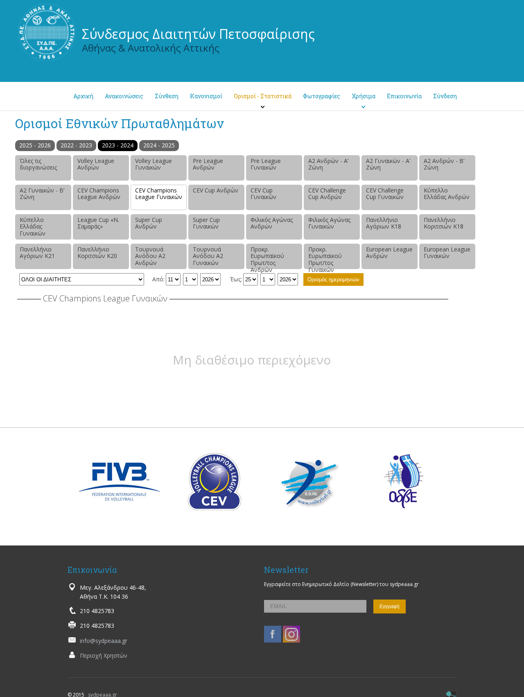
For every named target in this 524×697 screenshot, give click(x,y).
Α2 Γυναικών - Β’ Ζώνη (42, 193)
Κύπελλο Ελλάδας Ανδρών (447, 193)
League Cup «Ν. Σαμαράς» (98, 223)
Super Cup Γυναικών (206, 223)
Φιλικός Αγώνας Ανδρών (272, 223)
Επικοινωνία (404, 96)
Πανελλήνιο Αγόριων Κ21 (37, 252)
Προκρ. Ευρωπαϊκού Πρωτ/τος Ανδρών (267, 257)
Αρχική (83, 96)
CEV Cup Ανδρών (215, 190)
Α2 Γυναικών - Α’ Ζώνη (388, 164)
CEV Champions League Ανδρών (98, 193)
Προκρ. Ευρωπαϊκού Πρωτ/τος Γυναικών (325, 257)
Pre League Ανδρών (208, 164)
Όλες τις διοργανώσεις (38, 164)
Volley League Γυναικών (153, 164)
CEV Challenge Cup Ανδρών (327, 193)
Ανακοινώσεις (124, 96)
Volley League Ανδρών (95, 164)
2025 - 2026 (35, 145)
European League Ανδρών (389, 252)
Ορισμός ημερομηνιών (333, 279)
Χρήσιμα (363, 96)
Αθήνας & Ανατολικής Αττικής (150, 47)
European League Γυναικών (447, 252)
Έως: (236, 279)
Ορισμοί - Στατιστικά (262, 96)
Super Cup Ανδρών (148, 223)
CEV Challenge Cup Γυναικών (385, 193)
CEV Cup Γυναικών (263, 193)
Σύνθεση (166, 96)
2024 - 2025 (159, 145)
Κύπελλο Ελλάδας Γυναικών (32, 227)
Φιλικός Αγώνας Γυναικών (329, 223)
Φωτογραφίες (321, 96)
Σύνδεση (445, 96)
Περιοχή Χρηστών (103, 655)
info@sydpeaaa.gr (103, 641)
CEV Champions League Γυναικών (158, 193)
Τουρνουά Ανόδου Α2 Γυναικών (208, 256)
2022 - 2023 (76, 145)
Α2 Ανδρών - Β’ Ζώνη (444, 164)
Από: (158, 279)
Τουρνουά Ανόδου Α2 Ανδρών (150, 256)
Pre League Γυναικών (266, 164)
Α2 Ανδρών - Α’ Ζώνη (328, 164)
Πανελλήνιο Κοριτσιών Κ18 (443, 223)
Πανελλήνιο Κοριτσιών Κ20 (97, 252)
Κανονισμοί (206, 96)
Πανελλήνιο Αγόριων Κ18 (383, 223)
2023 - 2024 (117, 145)
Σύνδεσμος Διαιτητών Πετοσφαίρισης (198, 34)
